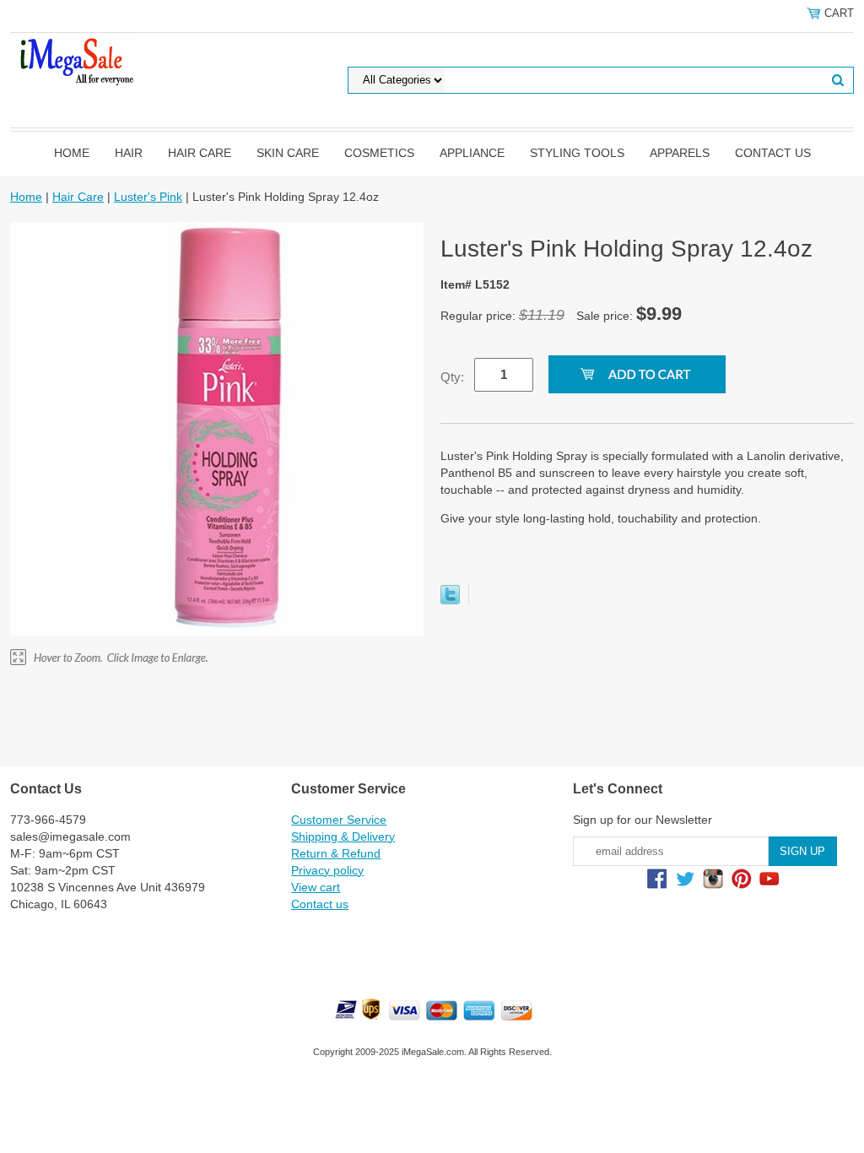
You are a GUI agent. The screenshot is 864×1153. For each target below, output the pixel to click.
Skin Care (287, 153)
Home (71, 153)
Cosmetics (379, 153)
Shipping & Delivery (343, 836)
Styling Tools (577, 153)
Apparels (680, 153)
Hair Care (199, 153)
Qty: (452, 377)
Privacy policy (327, 870)
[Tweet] (450, 600)
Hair (129, 153)
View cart (315, 887)
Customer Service (338, 819)
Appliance (472, 153)
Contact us (773, 153)
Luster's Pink (148, 196)
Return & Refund (336, 853)
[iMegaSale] (74, 58)
